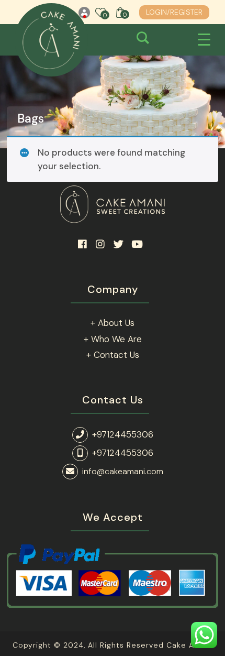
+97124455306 (122, 434)
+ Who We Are (113, 339)
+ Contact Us (112, 354)
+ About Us (112, 323)
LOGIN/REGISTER (174, 12)
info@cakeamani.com (122, 471)
